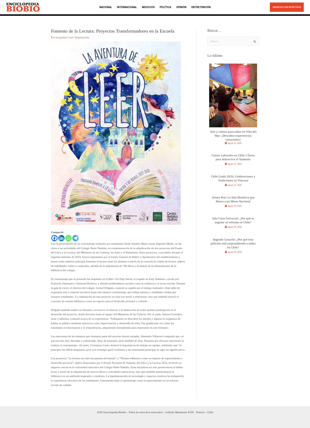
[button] (287, 7)
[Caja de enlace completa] (233, 106)
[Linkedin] (61, 238)
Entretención (82, 37)
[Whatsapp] (68, 238)
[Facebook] (54, 238)
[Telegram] (75, 238)
